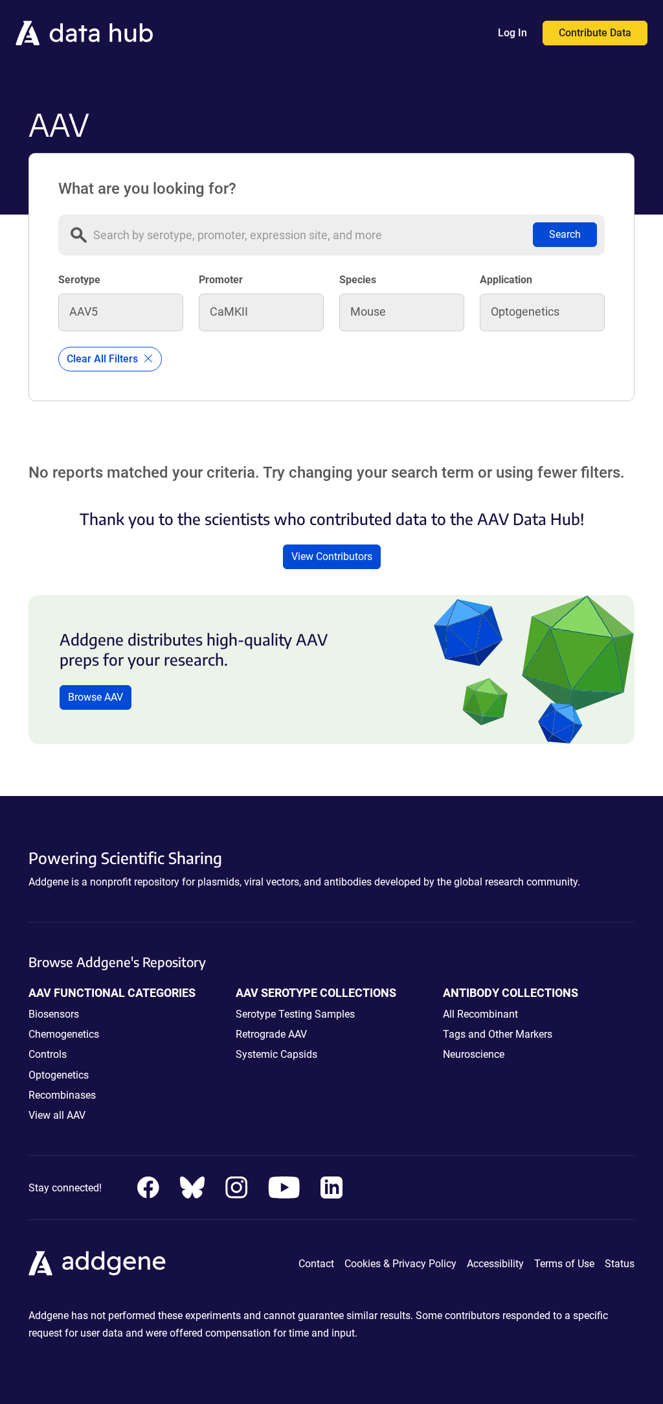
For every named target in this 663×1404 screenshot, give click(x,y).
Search (565, 234)
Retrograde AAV (271, 1034)
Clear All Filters (103, 359)
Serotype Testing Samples (295, 1014)
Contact (316, 1264)
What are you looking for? (147, 188)
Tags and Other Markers (497, 1034)
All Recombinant (480, 1014)
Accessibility (495, 1264)
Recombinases (62, 1095)
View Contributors (331, 556)
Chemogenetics (63, 1034)
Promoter (221, 280)
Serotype (79, 280)
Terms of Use (564, 1264)
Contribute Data (595, 33)
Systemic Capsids (276, 1054)
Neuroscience (473, 1054)
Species (357, 280)
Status (620, 1264)
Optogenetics (58, 1075)
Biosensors (53, 1014)
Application (506, 280)
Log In (512, 33)
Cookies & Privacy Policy (400, 1264)
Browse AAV (95, 697)
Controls (47, 1054)
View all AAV (56, 1115)
